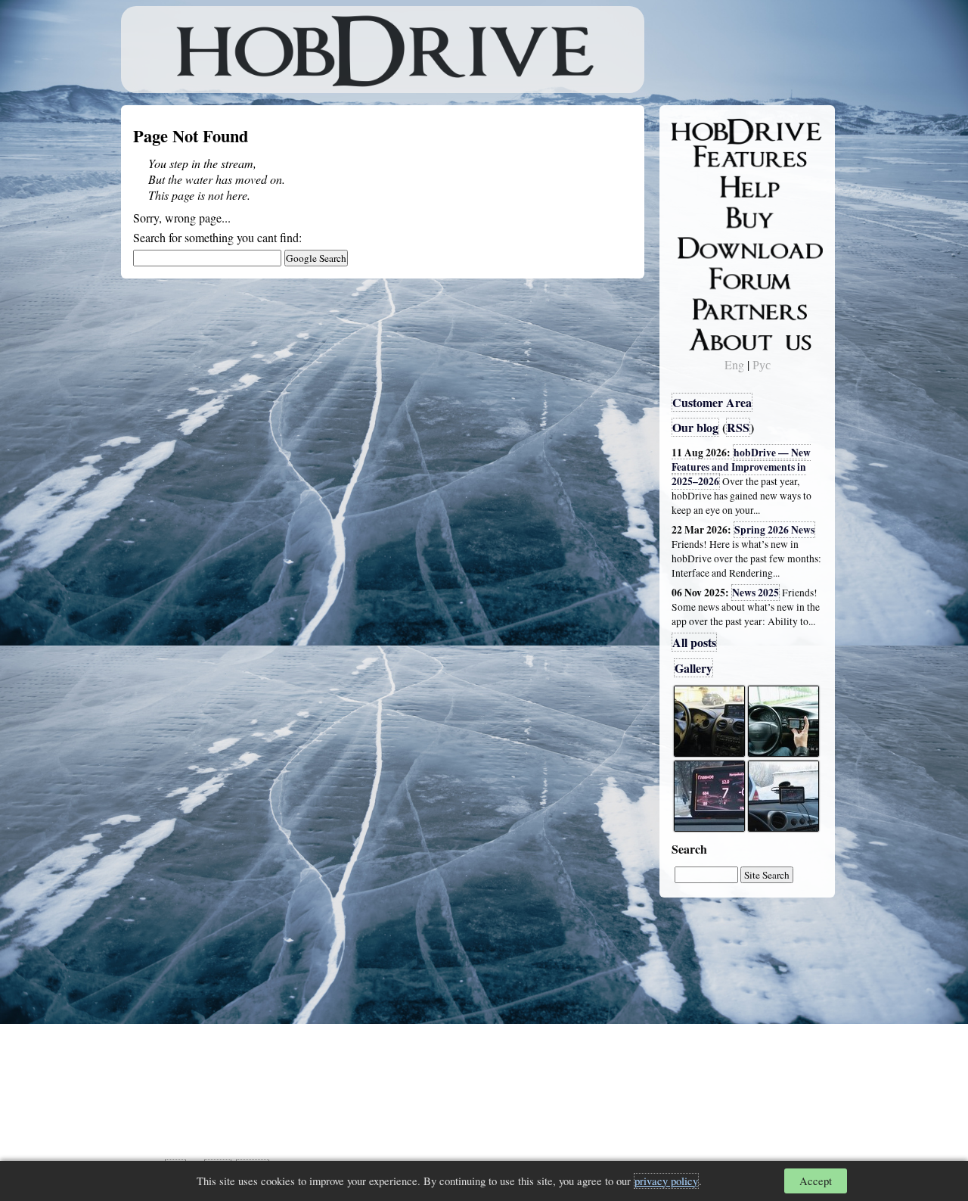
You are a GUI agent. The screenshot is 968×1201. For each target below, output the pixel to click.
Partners (703, 306)
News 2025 (755, 592)
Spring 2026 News (774, 529)
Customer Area (712, 402)
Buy (692, 216)
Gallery (693, 668)
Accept (815, 1181)
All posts (694, 642)
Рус (761, 364)
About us (705, 337)
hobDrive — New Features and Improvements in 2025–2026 (741, 467)
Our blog (695, 427)
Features (704, 157)
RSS (738, 427)
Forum (699, 276)
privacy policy (666, 1181)
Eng (734, 364)
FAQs (696, 186)
